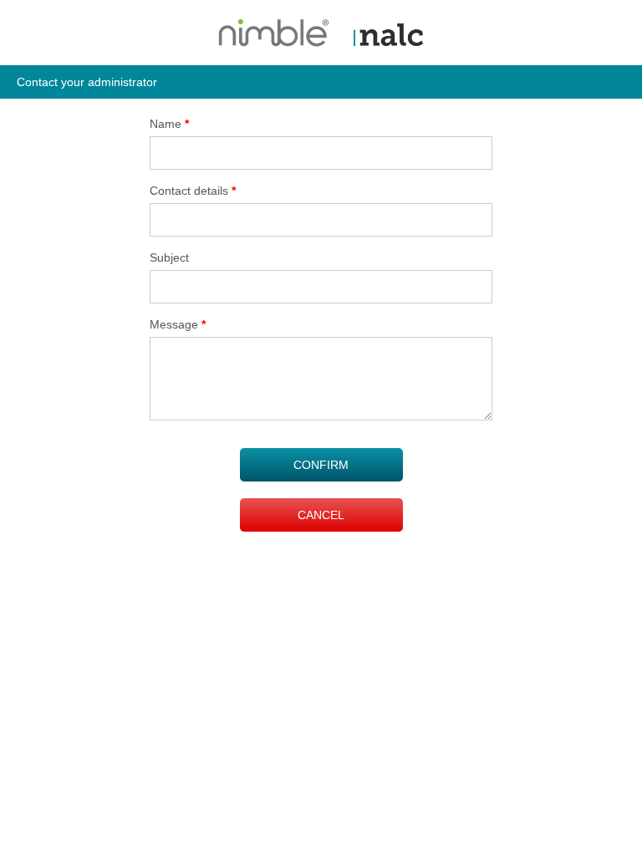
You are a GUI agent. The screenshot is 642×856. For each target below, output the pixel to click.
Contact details (193, 190)
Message (178, 324)
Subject (169, 257)
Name (169, 123)
